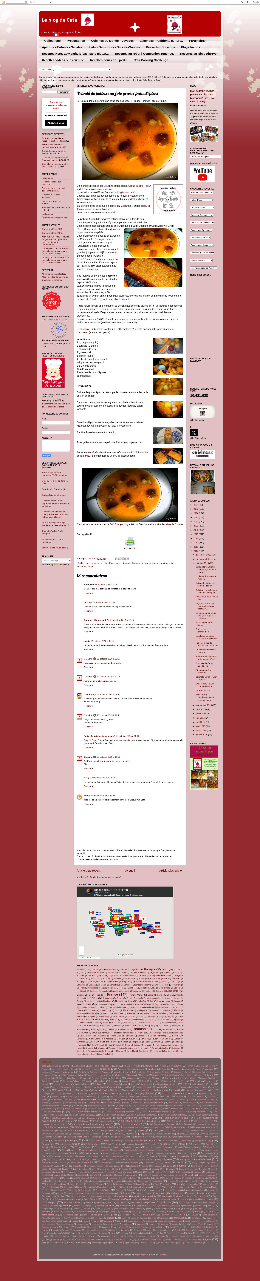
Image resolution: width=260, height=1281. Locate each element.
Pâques (126, 1193)
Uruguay (101, 1048)
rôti (115, 1215)
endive (106, 1134)
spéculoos (89, 1230)
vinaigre (122, 1242)
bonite (204, 1078)
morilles (55, 1181)
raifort (177, 1209)
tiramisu (45, 1236)
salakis (124, 1218)
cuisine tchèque (193, 1106)
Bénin (164, 981)
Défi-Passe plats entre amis (118, 563)
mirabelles (145, 1178)
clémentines (144, 1097)
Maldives (80, 1013)
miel (122, 1178)
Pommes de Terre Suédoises (204, 664)
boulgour (101, 1081)
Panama (127, 1022)
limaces (125, 1169)
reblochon (46, 1212)
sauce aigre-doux (135, 1221)
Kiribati (171, 1004)
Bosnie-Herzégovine (157, 978)
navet (81, 1184)
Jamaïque (102, 1004)
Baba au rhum (156, 1072)
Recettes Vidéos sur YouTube (63, 60)
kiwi (193, 1163)
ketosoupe (133, 1162)
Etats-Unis (172, 990)
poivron (64, 1205)
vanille (168, 1239)
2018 (196, 538)
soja (162, 1227)
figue (165, 1137)
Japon (112, 1004)
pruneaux (76, 1209)
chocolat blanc (168, 1093)
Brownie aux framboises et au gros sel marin (205, 697)
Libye (151, 1007)
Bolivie (141, 978)
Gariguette (152, 1144)
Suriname (81, 1042)
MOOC (212, 1178)
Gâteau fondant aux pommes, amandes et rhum (206, 569)
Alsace (165, 969)
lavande (145, 1166)
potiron (89, 342)
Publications (52, 40)
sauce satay (97, 1224)
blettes (148, 1078)
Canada (92, 985)
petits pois (132, 1199)
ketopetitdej (75, 1163)
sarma (85, 1221)
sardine (74, 1221)
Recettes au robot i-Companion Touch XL (144, 53)
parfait (149, 1193)
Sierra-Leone (94, 1039)
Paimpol (99, 1190)
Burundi (155, 981)
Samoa (141, 1036)
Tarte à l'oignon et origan (54, 495)
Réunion (141, 1033)
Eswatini (159, 991)
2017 (196, 542)
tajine (83, 1233)
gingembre (118, 1147)
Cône (69, 1100)
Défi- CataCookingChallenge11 (61, 1118)
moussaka (105, 1181)
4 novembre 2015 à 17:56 (103, 795)
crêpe (65, 1105)
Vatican (122, 1048)
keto (169, 1159)
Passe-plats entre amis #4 (97, 189)
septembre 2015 (204, 705)
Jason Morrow (141, 1254)
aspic (57, 1072)
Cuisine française (156, 1106)
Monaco (80, 1016)
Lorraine (92, 1010)
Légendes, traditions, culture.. (161, 40)
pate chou (95, 1196)
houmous (158, 1153)
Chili (156, 985)
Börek (212, 1078)
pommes (110, 1205)
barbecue (102, 1075)
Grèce (94, 998)
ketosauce (120, 1163)
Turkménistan (161, 1045)
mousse (117, 1181)
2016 (196, 547)
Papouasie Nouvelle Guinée (146, 1023)
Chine (165, 984)
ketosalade (106, 1162)
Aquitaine (123, 972)
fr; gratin (96, 1141)
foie (46, 1140)
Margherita (46, 1175)
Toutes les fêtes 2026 (52, 229)
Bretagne (94, 981)
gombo (158, 1147)
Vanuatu (111, 1048)
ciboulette (114, 1097)
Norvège (113, 1019)
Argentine (154, 972)
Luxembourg (105, 1010)
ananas (201, 1066)
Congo (102, 988)
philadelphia (147, 1199)
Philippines (105, 1025)
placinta (45, 1202)
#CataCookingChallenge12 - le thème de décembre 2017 (55, 523)
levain (65, 1169)
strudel (149, 1230)
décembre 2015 (204, 555)
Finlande (99, 995)
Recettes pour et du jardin (108, 60)
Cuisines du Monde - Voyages (112, 40)
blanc (118, 1078)
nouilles (90, 1187)
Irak (151, 1001)
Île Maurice (118, 1051)
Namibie (131, 1016)
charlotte (210, 1090)
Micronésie (144, 1013)
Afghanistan (93, 969)
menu (202, 1175)
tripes (208, 1236)
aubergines (68, 1072)
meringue (46, 1178)
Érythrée (106, 1051)
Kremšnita (46, 1166)
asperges (46, 1072)
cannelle (159, 1087)
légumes (156, 563)
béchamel (132, 1075)
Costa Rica (133, 988)
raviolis (211, 1209)
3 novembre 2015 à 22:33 (102, 777)
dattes (91, 1109)
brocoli (45, 1084)
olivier (168, 1187)
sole (171, 1227)
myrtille (201, 1181)
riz (207, 1211)
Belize (84, 978)
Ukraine (89, 1048)
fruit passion (65, 1144)
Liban (132, 1007)
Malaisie (166, 1010)
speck (66, 1230)
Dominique (94, 991)
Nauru (141, 1016)
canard (113, 1087)
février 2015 (202, 734)
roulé (135, 1215)
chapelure (190, 1090)
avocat (117, 1072)
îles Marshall (104, 1054)
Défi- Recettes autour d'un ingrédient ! (91, 1124)
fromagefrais (48, 1144)
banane (58, 1075)
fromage (206, 1140)
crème (160, 1102)
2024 (196, 513)
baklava (48, 1075)
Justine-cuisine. (135, 186)
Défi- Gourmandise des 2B (178, 1121)
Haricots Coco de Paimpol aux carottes (207, 644)
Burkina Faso (142, 981)
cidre (123, 1097)
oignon (136, 1187)
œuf (126, 1187)
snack (154, 1227)
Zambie (164, 1048)
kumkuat (57, 1166)
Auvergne (106, 975)
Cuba (153, 988)
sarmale (96, 1221)
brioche (198, 1081)
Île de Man (131, 1051)
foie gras (136, 563)
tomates (89, 1236)
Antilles (111, 972)
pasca (191, 1193)
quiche (138, 1209)
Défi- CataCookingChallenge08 (143, 1115)
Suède (92, 1042)
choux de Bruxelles (86, 1097)
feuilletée (139, 1137)
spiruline (100, 1230)
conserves (125, 1099)
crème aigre (174, 1103)
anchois (211, 1066)
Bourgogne (81, 981)
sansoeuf (211, 1218)
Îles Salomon (169, 1051)
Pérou (93, 1029)
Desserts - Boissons (160, 47)
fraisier (128, 1141)
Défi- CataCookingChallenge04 (192, 1112)
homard (124, 1153)
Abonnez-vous (56, 123)
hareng (65, 1153)
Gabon (150, 995)
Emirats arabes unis (120, 991)
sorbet (202, 1227)
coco (166, 1096)
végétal (207, 1239)
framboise (139, 1140)
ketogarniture (48, 1162)
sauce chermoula (65, 1224)
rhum (171, 1211)
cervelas (128, 1090)
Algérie (134, 969)
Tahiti (147, 1042)
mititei (156, 1178)
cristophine (101, 1106)
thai (161, 1233)
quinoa (148, 1209)
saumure (164, 1224)
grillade (95, 1150)
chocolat (149, 1093)
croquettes (123, 1106)
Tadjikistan (136, 1042)
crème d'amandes (207, 1103)
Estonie (149, 991)
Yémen (155, 1048)
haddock (214, 1150)
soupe (90, 566)
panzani (59, 1193)
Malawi (177, 1010)
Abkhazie (80, 969)
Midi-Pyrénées (159, 1013)
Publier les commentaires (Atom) (105, 877)
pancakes (199, 1190)
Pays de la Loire (201, 1196)
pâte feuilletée (120, 1196)
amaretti (191, 1066)
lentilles (196, 1166)
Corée (120, 988)
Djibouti (83, 991)
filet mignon (185, 1137)
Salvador (129, 1036)
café (185, 1084)
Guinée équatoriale (152, 998)
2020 (196, 530)
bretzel (179, 1081)
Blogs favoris (190, 47)
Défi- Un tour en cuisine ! (57, 1127)
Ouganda (177, 1019)
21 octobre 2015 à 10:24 (106, 584)
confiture (88, 1099)
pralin (53, 1209)
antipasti (95, 1069)
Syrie (115, 1042)
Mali (89, 1013)
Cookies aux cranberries (202, 630)
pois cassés (121, 1202)
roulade (126, 1215)
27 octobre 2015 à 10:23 (108, 757)
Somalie (144, 1039)
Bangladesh (155, 975)
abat (44, 1066)
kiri (159, 1163)
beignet (144, 1075)
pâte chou (106, 1196)
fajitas (104, 1137)
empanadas (76, 1134)
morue (76, 1181)
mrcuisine (171, 1181)
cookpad (160, 1099)
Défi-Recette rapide (50, 1130)
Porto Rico (163, 1026)
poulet (209, 1205)
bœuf (157, 1078)
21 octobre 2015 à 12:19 (122, 620)
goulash (189, 1147)
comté (44, 1100)
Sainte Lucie (116, 1036)
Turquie (175, 1045)
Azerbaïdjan (119, 975)
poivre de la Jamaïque (206, 1203)
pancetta (211, 1190)
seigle (194, 1224)
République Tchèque (100, 1033)
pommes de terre (128, 1205)
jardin (103, 1159)
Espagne (136, 991)
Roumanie (141, 1029)
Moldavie (174, 1013)
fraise (106, 1140)
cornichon (202, 1100)
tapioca (104, 1233)
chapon (200, 1090)
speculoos (77, 1230)
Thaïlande (81, 1045)
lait (66, 1166)
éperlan (159, 1134)
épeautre (148, 1134)
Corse (110, 988)
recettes (67, 1212)
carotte (48, 1090)
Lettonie (122, 1007)
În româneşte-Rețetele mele (55, 217)
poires (110, 1202)
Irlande (167, 1001)
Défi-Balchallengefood (84, 1127)
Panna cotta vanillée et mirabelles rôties (53, 139)
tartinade (124, 1233)
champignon (162, 1090)
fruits (77, 1143)
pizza (211, 1199)
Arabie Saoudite (138, 972)
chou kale (204, 1093)
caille (194, 1084)
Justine (88, 602)
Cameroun (81, 985)
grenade (74, 1150)
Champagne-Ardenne (142, 985)
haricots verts (91, 1153)
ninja (147, 1184)
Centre (126, 985)
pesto (105, 1199)
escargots (214, 1134)
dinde (155, 1130)
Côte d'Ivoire (164, 988)
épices (168, 1134)
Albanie (123, 969)
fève (151, 1137)
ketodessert (204, 1159)
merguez (211, 1175)
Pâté (71, 1196)
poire (87, 1202)
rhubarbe (160, 1212)
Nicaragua (152, 1017)
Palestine (116, 1022)
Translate (64, 564)
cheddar (67, 1093)
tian (198, 1233)
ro (214, 1212)
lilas (116, 1169)
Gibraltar (179, 995)
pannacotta (47, 1193)
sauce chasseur (48, 1224)
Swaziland (104, 1042)
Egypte (105, 991)
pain (108, 1190)
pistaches (193, 1199)
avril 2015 (201, 726)
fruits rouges (94, 1144)
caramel (214, 1087)
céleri (70, 1090)
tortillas (130, 1236)
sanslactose (197, 1218)
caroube (60, 1090)
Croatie (144, 988)
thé (181, 1233)
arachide (152, 1069)
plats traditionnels (72, 1202)
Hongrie (119, 1001)
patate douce (50, 1196)
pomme (100, 1206)
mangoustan (186, 1172)
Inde (130, 1001)
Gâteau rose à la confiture (204, 671)
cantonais (184, 1087)
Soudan (155, 1039)
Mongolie (91, 1016)
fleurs (215, 1137)
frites (197, 1141)
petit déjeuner (117, 1199)
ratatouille (199, 1209)
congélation (103, 1100)
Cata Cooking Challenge (151, 60)
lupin (213, 1169)
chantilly (177, 1090)
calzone (56, 1087)
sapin (65, 1221)
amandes (176, 1065)
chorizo (181, 1093)
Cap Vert (102, 985)
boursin (125, 1081)
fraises (117, 1141)
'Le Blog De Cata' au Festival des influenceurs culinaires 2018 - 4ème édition (56, 251)
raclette (159, 1209)
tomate (78, 1236)
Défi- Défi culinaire (65, 1121)
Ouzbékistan (82, 1022)
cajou (202, 1084)
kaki (123, 1159)
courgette (94, 1102)
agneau (108, 1066)
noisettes (167, 1184)
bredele (135, 1081)
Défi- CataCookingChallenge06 (81, 1115)
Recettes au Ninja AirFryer (199, 53)
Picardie (117, 1025)
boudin (78, 1081)
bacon (167, 1072)
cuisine (142, 1106)
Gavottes (46, 1147)
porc (143, 1205)
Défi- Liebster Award (201, 1121)
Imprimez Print (130, 548)
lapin (118, 1166)
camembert (79, 1087)
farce (113, 1137)
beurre (210, 1075)
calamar (45, 1087)
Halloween (82, 332)
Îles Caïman (144, 1051)
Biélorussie (130, 978)
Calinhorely (90, 694)
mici (76, 1178)
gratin (53, 1150)
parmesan (160, 1193)
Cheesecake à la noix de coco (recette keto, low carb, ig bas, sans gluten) (55, 514)
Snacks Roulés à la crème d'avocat (205, 685)
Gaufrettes (210, 1144)
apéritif (106, 1068)
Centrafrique (115, 985)
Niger (162, 1017)
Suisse (177, 1039)
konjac (202, 1163)
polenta (77, 1205)
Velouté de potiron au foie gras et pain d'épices (206, 615)
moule (85, 1181)
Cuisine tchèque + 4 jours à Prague (205, 584)
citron (131, 1096)
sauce (120, 1221)
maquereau (210, 1172)
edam (212, 1130)
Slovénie (133, 1039)
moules (94, 1181)
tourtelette (173, 1236)
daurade (101, 1109)
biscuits (106, 1078)
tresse (182, 1236)
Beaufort (121, 1075)
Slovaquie (121, 1039)
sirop (116, 1227)
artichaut (188, 1069)
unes (123, 1239)
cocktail (157, 1097)
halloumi (55, 1153)
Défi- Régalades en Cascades (162, 1124)
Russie (180, 1029)
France (147, 563)
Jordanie (124, 1004)
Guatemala (108, 998)
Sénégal (124, 1042)
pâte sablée (150, 1196)
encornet (96, 1134)
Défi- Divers (83, 1121)
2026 (196, 505)
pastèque (203, 1193)
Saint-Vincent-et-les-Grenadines (93, 1036)
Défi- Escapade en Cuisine (104, 1121)
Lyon (117, 1010)
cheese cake (82, 1093)
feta (128, 1137)
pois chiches (136, 1202)
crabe (117, 1103)
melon (181, 1175)
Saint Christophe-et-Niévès (160, 1033)
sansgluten (178, 1217)
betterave (197, 1075)
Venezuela (132, 1048)
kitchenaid (178, 1162)
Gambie (160, 995)
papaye (70, 1193)
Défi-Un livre (99, 1130)
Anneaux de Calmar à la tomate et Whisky (206, 657)
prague (45, 1209)
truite (47, 1239)
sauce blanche (191, 1221)
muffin (182, 1181)
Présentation (76, 40)
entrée (133, 1133)
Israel (79, 1004)
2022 (196, 521)
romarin (87, 1215)
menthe (191, 1175)
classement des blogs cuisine (56, 404)
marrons (93, 1175)
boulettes (90, 1081)
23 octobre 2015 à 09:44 (108, 694)
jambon (62, 1159)
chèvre (96, 1093)
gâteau (181, 1143)
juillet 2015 (201, 713)
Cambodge (175, 981)
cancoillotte (127, 1087)
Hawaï (89, 1001)
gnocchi (149, 1147)
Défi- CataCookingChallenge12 (96, 1118)
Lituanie (80, 1010)
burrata (124, 1084)
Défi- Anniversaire (117, 1109)
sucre (169, 1230)
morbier (45, 1181)
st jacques (124, 1230)
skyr (123, 1227)
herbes (115, 1153)
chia (107, 1093)
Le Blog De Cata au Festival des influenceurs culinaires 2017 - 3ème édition (55, 260)
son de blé (191, 1227)
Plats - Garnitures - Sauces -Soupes (114, 47)
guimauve (141, 1150)
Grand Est (84, 998)
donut (204, 1130)
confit (78, 1100)
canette (148, 1087)
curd (58, 1109)
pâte (62, 1196)
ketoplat (88, 1162)
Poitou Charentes (133, 1025)
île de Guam (91, 1054)
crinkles (90, 1106)
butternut (145, 1084)
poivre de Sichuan (50, 1205)
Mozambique (118, 1016)
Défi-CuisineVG (154, 1127)
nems (101, 1184)
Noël (157, 1184)
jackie (87, 641)
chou (192, 1093)
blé (140, 1078)
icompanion (170, 1153)
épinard (180, 1134)
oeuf (118, 1187)
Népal (141, 1019)
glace (138, 1147)
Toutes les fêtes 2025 (52, 233)
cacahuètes (171, 1084)
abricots (65, 1066)
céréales (105, 1090)
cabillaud (159, 1084)
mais (120, 1172)
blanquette (131, 1078)
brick (187, 1081)
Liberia (143, 1007)
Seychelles (81, 1039)
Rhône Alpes (123, 1029)
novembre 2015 (204, 559)
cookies (149, 1100)
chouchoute (57, 1097)
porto (154, 1206)
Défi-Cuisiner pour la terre (134, 1127)
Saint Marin (178, 1033)
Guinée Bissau (133, 998)
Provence (81, 1029)
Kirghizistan (160, 1004)
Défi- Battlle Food (199, 1108)
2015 (196, 551)
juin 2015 (200, 718)
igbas (193, 1153)
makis (129, 1172)
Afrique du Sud (109, 969)
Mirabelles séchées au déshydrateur (52, 145)
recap (56, 1212)
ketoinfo (63, 1163)
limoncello (143, 1169)
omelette (186, 1187)
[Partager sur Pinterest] (127, 558)
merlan (56, 1178)
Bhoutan (106, 978)
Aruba (177, 972)
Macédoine (128, 1010)
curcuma (49, 1109)
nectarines (91, 1184)
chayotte (57, 1093)
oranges (206, 1187)
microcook (85, 1178)
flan (206, 1137)
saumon (152, 1224)
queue (129, 1209)
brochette (211, 1081)
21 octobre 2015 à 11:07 (104, 602)
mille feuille (133, 1178)
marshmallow (107, 1175)
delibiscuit (112, 1130)
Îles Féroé (157, 1051)
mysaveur (213, 1181)
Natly (86, 777)
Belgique (179, 975)
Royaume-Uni (165, 1029)
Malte (96, 1013)
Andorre (177, 969)
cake (211, 1084)
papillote (79, 1193)
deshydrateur (126, 1130)
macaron (72, 1172)
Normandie (100, 1019)
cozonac (108, 1103)
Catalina (88, 659)
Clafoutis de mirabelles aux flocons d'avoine (55, 158)
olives (157, 1187)
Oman (150, 1019)
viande (70, 1242)
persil (95, 1199)
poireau (99, 1202)
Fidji (89, 995)
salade (110, 1217)
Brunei (107, 982)
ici (114, 212)
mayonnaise (169, 1175)
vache (143, 1239)
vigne (104, 1243)
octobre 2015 (202, 563)
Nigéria (171, 1016)
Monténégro (104, 1016)
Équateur (95, 1051)
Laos (103, 1007)
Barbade (167, 975)
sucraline (160, 1230)
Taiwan (157, 1042)
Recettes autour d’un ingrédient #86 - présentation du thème (56, 503)
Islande (177, 1001)
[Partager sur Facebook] (124, 558)
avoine (128, 1072)
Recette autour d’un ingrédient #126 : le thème (54, 473)
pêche (51, 1199)
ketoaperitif (185, 1159)
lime (133, 1169)
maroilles (82, 1175)
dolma (183, 1130)
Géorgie (80, 1001)
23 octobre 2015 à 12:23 (108, 715)
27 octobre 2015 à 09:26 (127, 736)
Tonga (118, 1045)
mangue (197, 1172)
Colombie (81, 988)
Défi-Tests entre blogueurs (75, 1130)
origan (47, 1190)
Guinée (119, 998)
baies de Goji (199, 1072)
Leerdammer (156, 1166)
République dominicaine (123, 1033)
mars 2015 (201, 730)
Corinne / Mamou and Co (96, 620)
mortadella (66, 1181)
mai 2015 (201, 722)
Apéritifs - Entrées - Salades (62, 47)
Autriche (92, 975)
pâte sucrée (167, 1196)
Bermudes (95, 978)
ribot (181, 1212)
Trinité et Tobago (132, 1045)
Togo (110, 1045)
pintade (183, 1199)
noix (179, 1184)
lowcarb (204, 1169)
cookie (139, 1100)
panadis (168, 1190)
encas (87, 1134)
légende (168, 1166)
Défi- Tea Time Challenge (207, 1124)
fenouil (120, 1137)
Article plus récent (89, 870)
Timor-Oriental (98, 1045)
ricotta (197, 1211)
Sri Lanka (166, 1039)
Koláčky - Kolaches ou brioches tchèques (206, 591)
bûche (86, 1084)
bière (85, 1078)
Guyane (177, 998)
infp (168, 1156)
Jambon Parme (79, 1159)
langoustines (78, 1166)
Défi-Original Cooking (174, 1127)
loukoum (193, 1169)
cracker (126, 1103)
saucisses (126, 1224)
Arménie (167, 972)
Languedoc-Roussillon (88, 1007)
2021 (196, 526)
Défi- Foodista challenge (148, 1121)
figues (174, 1137)
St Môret (138, 1230)
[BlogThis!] (119, 558)
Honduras (107, 1001)
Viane (87, 795)
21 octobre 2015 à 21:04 (108, 676)
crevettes (78, 1105)
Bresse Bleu (155, 1081)
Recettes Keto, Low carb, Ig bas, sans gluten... (75, 53)
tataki (145, 1233)
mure (192, 1181)
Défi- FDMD (126, 1121)
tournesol (152, 1236)
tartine (136, 1233)
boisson (169, 1078)
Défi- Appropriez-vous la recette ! (145, 1109)
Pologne (149, 1025)
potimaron (186, 1205)
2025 (196, 509)
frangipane (186, 1141)
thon (189, 1233)
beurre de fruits (48, 1078)
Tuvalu (79, 1048)
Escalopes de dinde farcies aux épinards (206, 637)
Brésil (115, 981)
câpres (204, 1087)
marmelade (59, 1175)
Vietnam (144, 1048)
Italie (88, 1004)
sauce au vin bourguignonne (170, 1221)
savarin (175, 1224)
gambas (130, 1144)
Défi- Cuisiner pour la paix (173, 1117)
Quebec (111, 1029)
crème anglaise (189, 1103)
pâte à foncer (81, 1196)
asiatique (209, 1069)
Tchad (177, 1042)
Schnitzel (185, 1224)
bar (81, 1075)
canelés (139, 1087)
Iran (159, 1001)
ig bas (184, 1153)
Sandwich (163, 1218)
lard (125, 1166)
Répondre (88, 593)
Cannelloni (171, 1087)
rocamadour (68, 1215)
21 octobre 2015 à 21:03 (108, 659)
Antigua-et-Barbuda (95, 972)
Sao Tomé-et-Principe (158, 1036)
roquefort (98, 1215)
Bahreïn (143, 975)
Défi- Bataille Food (174, 1108)
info (162, 1156)
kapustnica (133, 1159)
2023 (196, 517)
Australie (80, 975)
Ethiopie (80, 995)
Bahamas (132, 975)
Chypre (177, 985)
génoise (65, 1147)
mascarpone (131, 1175)
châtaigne (46, 1093)
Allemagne (149, 969)
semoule (210, 1224)
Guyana (167, 998)
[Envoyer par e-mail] (116, 558)
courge (81, 1102)
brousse (57, 1084)
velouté (90, 452)
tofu (63, 1236)
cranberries (137, 1103)
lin (164, 1169)
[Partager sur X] (122, 558)
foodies (70, 1140)
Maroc (106, 1013)
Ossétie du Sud (163, 1020)
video (83, 1242)
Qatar (101, 1029)
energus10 (120, 1134)
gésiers (88, 1147)
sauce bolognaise (208, 1221)
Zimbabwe (176, 1048)
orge (216, 1187)
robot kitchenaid (49, 1215)
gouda (180, 1147)
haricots (76, 1153)
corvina (45, 1103)
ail (117, 1066)
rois (77, 1215)
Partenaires (197, 40)
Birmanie (117, 978)
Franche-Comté (136, 995)
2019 (196, 534)
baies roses (213, 1072)
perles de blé (74, 1199)
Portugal (176, 1025)
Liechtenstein (162, 1007)
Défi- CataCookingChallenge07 (112, 1115)
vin (111, 1242)
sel (201, 1224)
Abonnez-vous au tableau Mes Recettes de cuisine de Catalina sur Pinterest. (55, 277)
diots (165, 1130)
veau (196, 1239)
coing (188, 1097)
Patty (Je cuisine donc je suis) (99, 736)
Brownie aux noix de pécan (55, 547)
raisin (186, 1208)
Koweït (180, 1004)
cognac (179, 1097)
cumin (205, 1106)
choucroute (70, 1097)
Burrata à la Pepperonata (54, 489)
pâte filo (136, 1196)
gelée (56, 1147)
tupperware (68, 1239)
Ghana (170, 995)
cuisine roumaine (174, 1106)
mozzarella (157, 1181)
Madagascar (142, 1010)
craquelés (149, 1103)
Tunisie (147, 1045)
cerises (115, 1090)
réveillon (135, 1212)
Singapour (108, 1039)
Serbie (175, 1036)
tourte (162, 1236)
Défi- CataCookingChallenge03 (157, 1112)
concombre (56, 1099)
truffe (216, 1236)
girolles (129, 1147)
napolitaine (61, 1184)
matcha (145, 1175)
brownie (67, 1084)
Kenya (148, 1004)
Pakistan (95, 1022)
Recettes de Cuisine (172, 524)
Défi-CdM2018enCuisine (107, 1127)
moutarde (129, 1181)
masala (119, 1175)
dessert (141, 1130)
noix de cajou (192, 1184)
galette (118, 1144)
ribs (188, 1212)
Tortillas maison (203, 690)
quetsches (118, 1209)
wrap (152, 1243)
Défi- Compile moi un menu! (133, 1117)
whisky (143, 1243)
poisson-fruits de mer (159, 1202)
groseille (105, 1150)
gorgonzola (169, 1147)
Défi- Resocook (185, 1124)
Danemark (178, 988)
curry (67, 1108)
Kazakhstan (136, 1004)
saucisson (141, 1224)
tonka (120, 1236)
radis (168, 1209)
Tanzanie (167, 1042)
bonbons (192, 1078)
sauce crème (82, 1224)
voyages (134, 1243)
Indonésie (142, 1001)
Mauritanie (118, 1013)
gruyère (116, 1150)
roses (108, 1215)
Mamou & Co (129, 192)
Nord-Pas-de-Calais (50, 1187)
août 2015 (201, 709)
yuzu (179, 1243)
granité (45, 1150)
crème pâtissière (50, 1105)
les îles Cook (82, 1051)
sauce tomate (111, 1224)
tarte (113, 1233)
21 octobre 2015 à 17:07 (102, 641)
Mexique (131, 1013)
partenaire (176, 1193)
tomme (104, 1236)
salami (133, 1218)
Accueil (130, 870)
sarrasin (108, 1221)
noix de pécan (209, 1184)
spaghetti (57, 1230)
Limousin (176, 1007)
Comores (92, 988)
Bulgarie (126, 981)
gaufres (196, 1144)
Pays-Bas (91, 1025)
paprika (116, 1193)
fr (142, 563)
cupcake (214, 1106)
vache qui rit (156, 1239)
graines (199, 1147)
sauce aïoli (150, 1221)
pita (203, 1199)
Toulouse (141, 1236)
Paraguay (165, 1022)
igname (207, 1153)
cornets (192, 1100)
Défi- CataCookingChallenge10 (205, 1115)
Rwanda (84, 1033)
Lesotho (112, 1007)
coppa (172, 1100)
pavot (188, 1196)
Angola (80, 972)
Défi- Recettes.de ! (95, 563)
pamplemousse (153, 1190)
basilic (112, 1075)
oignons (146, 1187)
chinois (136, 1093)
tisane (56, 1236)
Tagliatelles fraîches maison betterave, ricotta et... (205, 606)
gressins (85, 1150)
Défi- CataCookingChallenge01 (86, 1112)
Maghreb (155, 1010)
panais (178, 1190)
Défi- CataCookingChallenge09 (174, 1115)
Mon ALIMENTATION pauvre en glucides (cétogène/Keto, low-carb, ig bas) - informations (55, 241)
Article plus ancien (171, 870)
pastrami (214, 1193)
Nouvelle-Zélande (128, 1019)
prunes (87, 1208)
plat (54, 1202)
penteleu (62, 1199)
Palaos (105, 1022)
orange (196, 1187)
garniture (165, 1143)
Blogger (163, 1254)
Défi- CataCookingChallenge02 (121, 1112)
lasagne (134, 1166)
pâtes (178, 1196)
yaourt (160, 1242)
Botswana (176, 978)
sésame (66, 1227)
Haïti (98, 1001)
